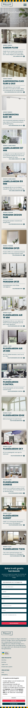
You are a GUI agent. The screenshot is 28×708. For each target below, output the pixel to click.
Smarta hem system (6, 666)
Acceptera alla (14, 704)
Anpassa (13, 697)
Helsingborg (4, 674)
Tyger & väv (4, 664)
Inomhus (3, 662)
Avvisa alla (13, 701)
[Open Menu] (25, 4)
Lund (2, 672)
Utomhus (3, 660)
